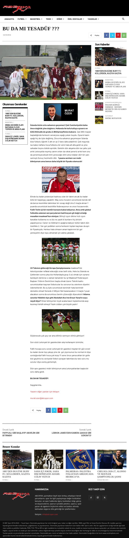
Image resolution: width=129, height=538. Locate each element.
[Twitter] (112, 35)
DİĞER (59, 19)
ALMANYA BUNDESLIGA (113, 102)
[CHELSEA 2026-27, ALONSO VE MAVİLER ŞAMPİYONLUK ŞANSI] (111, 459)
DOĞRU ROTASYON (113, 118)
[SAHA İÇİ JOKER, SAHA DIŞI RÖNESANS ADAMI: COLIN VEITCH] (99, 95)
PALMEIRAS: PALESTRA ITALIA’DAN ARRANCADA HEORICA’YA (79, 474)
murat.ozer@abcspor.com (41, 398)
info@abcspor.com (50, 514)
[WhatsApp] (123, 35)
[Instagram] (97, 497)
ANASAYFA (9, 19)
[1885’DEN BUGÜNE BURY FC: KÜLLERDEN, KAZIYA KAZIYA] (110, 56)
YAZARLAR (92, 19)
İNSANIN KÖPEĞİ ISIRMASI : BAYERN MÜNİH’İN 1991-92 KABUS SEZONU (115, 108)
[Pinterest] (118, 35)
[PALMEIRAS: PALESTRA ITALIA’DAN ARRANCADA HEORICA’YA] (80, 459)
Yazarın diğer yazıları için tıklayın (44, 391)
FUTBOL (21, 19)
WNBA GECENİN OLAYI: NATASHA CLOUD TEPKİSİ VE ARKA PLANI (15, 127)
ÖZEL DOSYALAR (75, 19)
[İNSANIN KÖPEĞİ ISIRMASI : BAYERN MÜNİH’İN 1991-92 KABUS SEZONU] (99, 106)
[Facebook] (106, 35)
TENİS (48, 19)
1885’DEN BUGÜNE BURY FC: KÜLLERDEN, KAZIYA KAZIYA (14, 116)
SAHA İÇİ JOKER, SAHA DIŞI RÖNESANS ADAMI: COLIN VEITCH (15, 138)
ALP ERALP (109, 116)
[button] (123, 19)
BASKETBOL (35, 19)
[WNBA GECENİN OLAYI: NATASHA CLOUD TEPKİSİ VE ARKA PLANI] (99, 84)
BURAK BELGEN (102, 480)
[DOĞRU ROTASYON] (99, 120)
